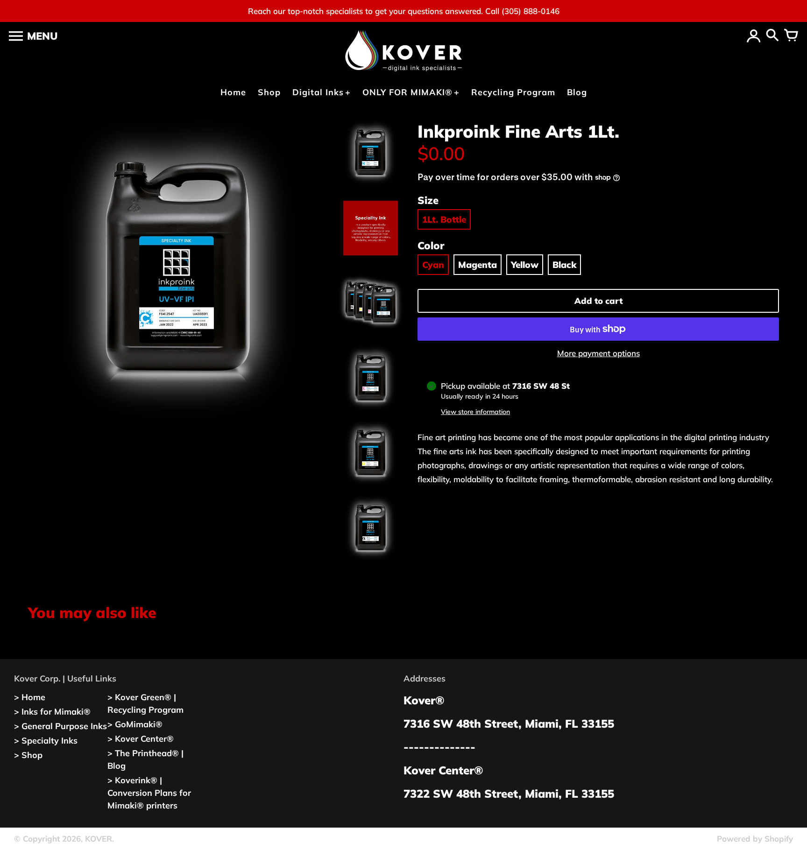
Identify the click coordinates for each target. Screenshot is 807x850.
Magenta (477, 264)
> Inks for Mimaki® (52, 711)
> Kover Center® (140, 738)
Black (564, 264)
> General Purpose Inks (60, 726)
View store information (475, 411)
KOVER (98, 838)
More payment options (598, 353)
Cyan (433, 264)
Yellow (524, 264)
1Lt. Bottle (444, 219)
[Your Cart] (791, 36)
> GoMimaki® (135, 724)
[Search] (772, 36)
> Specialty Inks (46, 740)
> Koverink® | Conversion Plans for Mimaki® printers (149, 793)
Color (431, 245)
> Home (29, 697)
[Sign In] (754, 36)
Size (428, 200)
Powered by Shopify (755, 838)
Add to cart (598, 300)
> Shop (28, 755)
